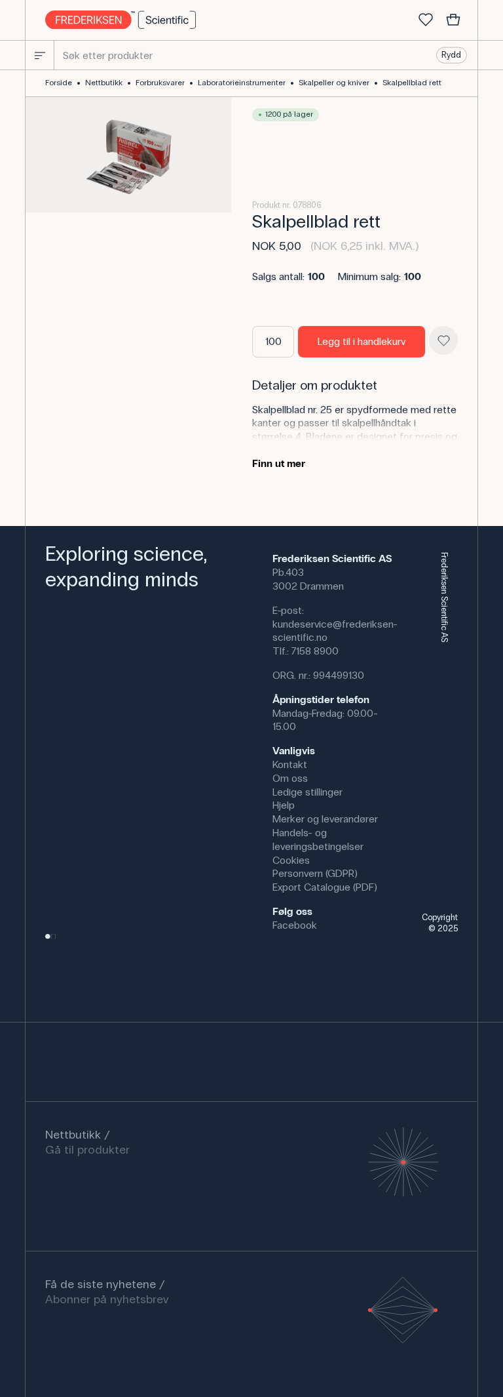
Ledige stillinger (307, 792)
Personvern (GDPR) (315, 873)
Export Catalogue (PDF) (324, 887)
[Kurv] (453, 20)
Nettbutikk (103, 82)
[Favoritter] (425, 20)
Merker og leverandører (325, 819)
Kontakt (289, 764)
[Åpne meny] (40, 55)
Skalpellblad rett (411, 82)
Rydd (451, 55)
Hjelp (283, 805)
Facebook (294, 925)
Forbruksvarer (160, 82)
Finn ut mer (278, 463)
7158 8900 (315, 651)
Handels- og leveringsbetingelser (317, 839)
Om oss (290, 778)
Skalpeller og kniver (334, 82)
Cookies (291, 860)
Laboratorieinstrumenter (242, 82)
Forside (58, 82)
